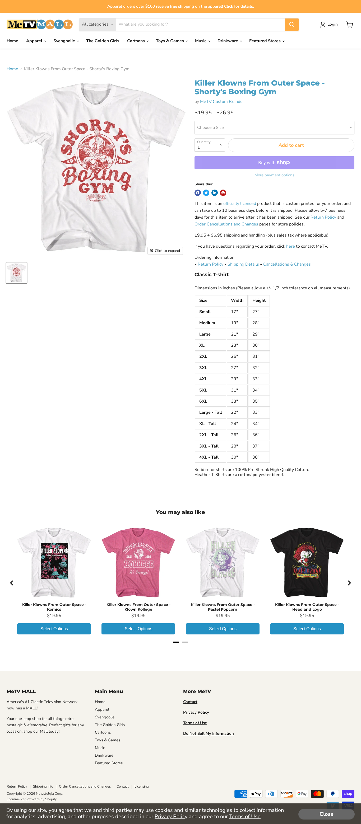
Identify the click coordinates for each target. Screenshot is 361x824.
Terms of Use (245, 816)
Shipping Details (243, 264)
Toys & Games (170, 41)
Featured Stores (265, 41)
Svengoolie (64, 41)
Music (201, 41)
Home (12, 41)
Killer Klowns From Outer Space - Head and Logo (307, 607)
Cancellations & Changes (287, 264)
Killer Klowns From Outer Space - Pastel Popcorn (223, 607)
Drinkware (228, 41)
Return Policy (323, 217)
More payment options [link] (274, 175)
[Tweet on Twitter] (206, 193)
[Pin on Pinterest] (223, 193)
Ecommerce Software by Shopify (32, 799)
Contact (123, 786)
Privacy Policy (171, 816)
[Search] (292, 24)
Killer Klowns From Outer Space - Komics (54, 607)
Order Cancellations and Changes (226, 224)
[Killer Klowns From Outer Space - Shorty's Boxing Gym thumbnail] (16, 272)
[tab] (176, 642)
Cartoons (136, 41)
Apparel (34, 41)
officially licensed (239, 203)
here (290, 246)
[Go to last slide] (12, 583)
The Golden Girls (102, 41)
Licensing (142, 786)
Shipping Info (43, 786)
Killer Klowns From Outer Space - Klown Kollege (138, 607)
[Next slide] (349, 583)
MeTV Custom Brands (221, 102)
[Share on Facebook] (198, 193)
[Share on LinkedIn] (214, 193)
